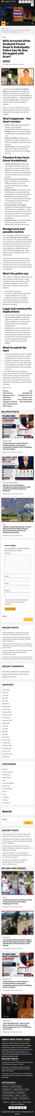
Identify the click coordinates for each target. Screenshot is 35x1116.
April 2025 (5, 734)
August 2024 (6, 756)
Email (6, 583)
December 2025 (6, 712)
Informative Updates (12, 482)
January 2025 (6, 743)
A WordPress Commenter (10, 672)
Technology (5, 797)
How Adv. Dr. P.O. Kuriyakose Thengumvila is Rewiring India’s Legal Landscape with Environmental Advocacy (17, 488)
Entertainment (6, 775)
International (5, 786)
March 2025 (5, 737)
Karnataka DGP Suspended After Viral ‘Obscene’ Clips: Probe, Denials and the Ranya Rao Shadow (25, 396)
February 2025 (6, 740)
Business (5, 441)
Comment (7, 553)
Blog (19, 1102)
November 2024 (6, 748)
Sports (4, 794)
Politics (4, 791)
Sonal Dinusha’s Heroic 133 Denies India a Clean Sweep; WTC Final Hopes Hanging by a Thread (17, 902)
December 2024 (6, 745)
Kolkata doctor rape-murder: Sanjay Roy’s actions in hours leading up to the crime (16, 674)
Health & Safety (6, 777)
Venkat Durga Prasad (18, 64)
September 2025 (7, 720)
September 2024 (7, 754)
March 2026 (5, 703)
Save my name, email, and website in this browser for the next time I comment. (16, 602)
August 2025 (6, 723)
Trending (4, 800)
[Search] (32, 23)
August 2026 (6, 689)
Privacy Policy (26, 1102)
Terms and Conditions (17, 1104)
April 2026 (5, 701)
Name (6, 576)
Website (7, 590)
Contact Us (6, 1102)
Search (4, 616)
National (8, 387)
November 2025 (6, 715)
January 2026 (6, 709)
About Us (14, 1102)
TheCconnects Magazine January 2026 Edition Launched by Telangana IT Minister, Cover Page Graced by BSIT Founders (10, 398)
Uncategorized (6, 802)
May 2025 (5, 731)
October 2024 (6, 751)
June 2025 (5, 729)
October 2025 (6, 717)
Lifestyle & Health (7, 788)
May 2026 (5, 698)
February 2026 (6, 706)
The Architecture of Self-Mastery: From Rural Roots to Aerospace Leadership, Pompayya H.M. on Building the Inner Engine (17, 446)
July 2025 (5, 726)
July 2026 (5, 692)
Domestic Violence (7, 772)
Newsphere (26, 1112)
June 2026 (5, 695)
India (4, 37)
